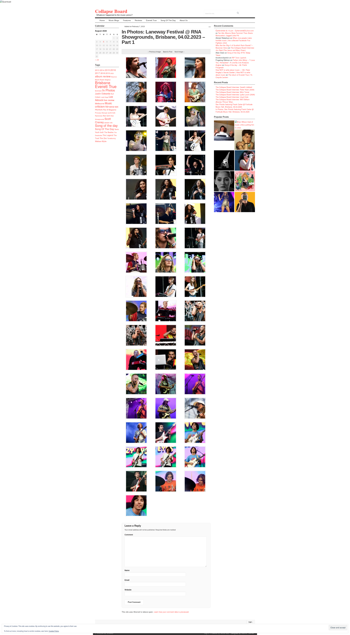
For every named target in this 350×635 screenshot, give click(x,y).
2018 (102, 73)
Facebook (245, 11)
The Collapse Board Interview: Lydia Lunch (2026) (235, 94)
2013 (97, 70)
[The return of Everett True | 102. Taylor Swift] (224, 202)
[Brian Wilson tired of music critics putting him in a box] (245, 124)
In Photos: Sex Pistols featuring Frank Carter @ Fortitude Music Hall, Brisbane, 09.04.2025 (235, 110)
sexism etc (108, 122)
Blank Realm (100, 79)
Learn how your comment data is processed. (171, 612)
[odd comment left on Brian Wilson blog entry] (224, 130)
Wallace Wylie (100, 141)
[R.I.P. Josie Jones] (224, 181)
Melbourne (99, 103)
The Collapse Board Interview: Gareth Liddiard (234, 87)
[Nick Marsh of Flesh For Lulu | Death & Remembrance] (244, 140)
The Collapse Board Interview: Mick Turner (232, 92)
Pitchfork (99, 109)
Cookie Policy (54, 631)
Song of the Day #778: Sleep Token (233, 53)
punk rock (111, 113)
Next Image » (179, 51)
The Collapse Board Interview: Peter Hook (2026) (235, 89)
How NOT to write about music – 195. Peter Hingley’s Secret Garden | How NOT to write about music (233, 72)
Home (102, 20)
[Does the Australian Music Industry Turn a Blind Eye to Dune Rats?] (224, 160)
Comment (129, 534)
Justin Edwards (102, 93)
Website (128, 589)
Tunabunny (111, 138)
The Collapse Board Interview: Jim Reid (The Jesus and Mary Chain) (235, 49)
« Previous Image (154, 51)
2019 (107, 73)
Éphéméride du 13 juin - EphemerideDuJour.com (235, 30)
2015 (107, 69)
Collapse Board (111, 11)
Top (250, 622)
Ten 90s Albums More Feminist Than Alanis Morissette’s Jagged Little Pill (234, 34)
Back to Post (167, 51)
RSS (252, 11)
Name (127, 570)
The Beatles (108, 132)
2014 (102, 70)
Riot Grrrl (106, 115)
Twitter (241, 11)
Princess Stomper (101, 113)
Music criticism (103, 104)
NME (117, 107)
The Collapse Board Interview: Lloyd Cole (232, 97)
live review (109, 100)
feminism (98, 91)
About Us (184, 20)
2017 (97, 72)
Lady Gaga (104, 97)
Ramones (98, 116)
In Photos (108, 90)
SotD (102, 132)
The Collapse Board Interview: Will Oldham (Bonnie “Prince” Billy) (233, 100)
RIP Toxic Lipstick (239, 57)
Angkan (219, 65)
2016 (113, 70)
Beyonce (114, 77)
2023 (112, 73)
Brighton (108, 80)
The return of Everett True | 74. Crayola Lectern (234, 76)
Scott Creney (103, 120)
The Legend (108, 135)
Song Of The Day (168, 20)
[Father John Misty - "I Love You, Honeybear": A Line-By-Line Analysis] (245, 181)
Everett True (151, 20)
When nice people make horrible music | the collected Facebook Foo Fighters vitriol (234, 40)
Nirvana (109, 106)
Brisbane (102, 82)
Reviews (138, 20)
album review (103, 76)
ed (210, 27)
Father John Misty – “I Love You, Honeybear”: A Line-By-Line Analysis (235, 61)
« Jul (97, 59)
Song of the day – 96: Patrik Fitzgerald (231, 66)
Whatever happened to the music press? (114, 15)
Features (127, 20)
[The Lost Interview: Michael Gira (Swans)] (245, 202)
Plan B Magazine (109, 110)
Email (249, 11)
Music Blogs (114, 20)
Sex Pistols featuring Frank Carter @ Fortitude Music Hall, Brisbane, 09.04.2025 (234, 105)
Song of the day (106, 125)
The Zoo (103, 138)
